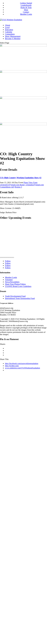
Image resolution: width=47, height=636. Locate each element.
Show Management (12, 36)
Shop (26, 10)
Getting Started (26, 3)
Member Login (26, 14)
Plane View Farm (30, 182)
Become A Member (12, 39)
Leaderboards (26, 5)
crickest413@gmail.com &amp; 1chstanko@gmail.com (22, 185)
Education (9, 30)
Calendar (8, 32)
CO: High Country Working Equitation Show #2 (20, 178)
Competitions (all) (7, 187)
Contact (26, 12)
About (7, 25)
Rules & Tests (26, 7)
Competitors (10, 34)
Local (7, 27)
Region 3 (18, 187)
